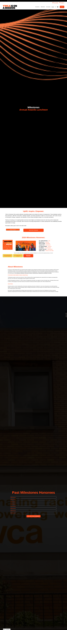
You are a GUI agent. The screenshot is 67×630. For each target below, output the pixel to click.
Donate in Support (13, 229)
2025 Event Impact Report (18, 255)
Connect (61, 2)
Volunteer (55, 2)
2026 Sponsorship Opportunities (7, 255)
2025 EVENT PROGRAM (28, 255)
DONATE (62, 6)
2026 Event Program (33, 230)
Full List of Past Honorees (33, 516)
